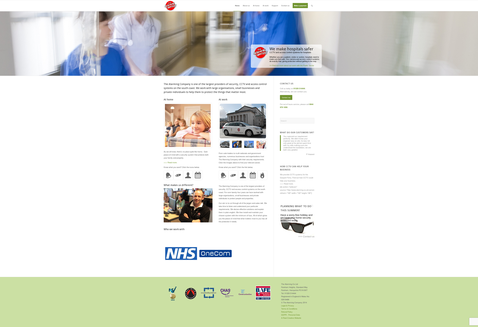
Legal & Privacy (287, 305)
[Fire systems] (262, 175)
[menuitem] (237, 5)
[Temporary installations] (198, 175)
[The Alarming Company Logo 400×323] (170, 5)
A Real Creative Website (291, 318)
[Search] (311, 5)
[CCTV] (178, 175)
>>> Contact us (306, 236)
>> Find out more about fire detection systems (233, 64)
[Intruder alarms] (168, 175)
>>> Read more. (170, 162)
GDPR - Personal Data (290, 314)
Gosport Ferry (285, 177)
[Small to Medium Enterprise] (237, 144)
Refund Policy (287, 311)
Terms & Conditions (289, 308)
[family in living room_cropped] (188, 125)
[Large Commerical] (249, 144)
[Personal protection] (188, 175)
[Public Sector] (243, 121)
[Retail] (261, 144)
